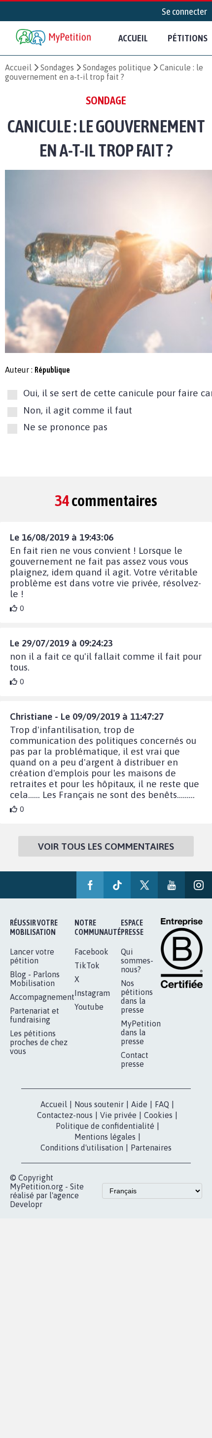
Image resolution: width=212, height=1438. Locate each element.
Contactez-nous (65, 1115)
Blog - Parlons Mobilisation (35, 979)
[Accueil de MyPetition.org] (54, 38)
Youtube (89, 1006)
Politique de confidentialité (105, 1125)
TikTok (87, 965)
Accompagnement (42, 996)
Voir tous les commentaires (106, 846)
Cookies (158, 1115)
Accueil (133, 37)
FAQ (162, 1104)
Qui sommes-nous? (137, 960)
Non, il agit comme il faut (77, 410)
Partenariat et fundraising (34, 1015)
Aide (139, 1104)
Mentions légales (105, 1136)
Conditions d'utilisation (81, 1147)
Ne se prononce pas (65, 426)
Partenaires (151, 1147)
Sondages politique (117, 67)
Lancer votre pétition (32, 956)
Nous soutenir (99, 1104)
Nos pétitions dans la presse (137, 996)
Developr (26, 1204)
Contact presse (134, 1059)
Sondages (57, 67)
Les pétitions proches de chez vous (39, 1042)
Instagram (92, 993)
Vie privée (118, 1115)
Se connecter (184, 11)
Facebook (91, 951)
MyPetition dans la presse (141, 1032)
